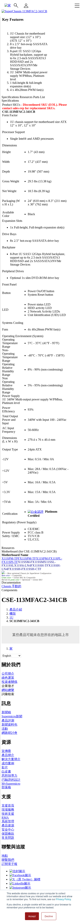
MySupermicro (11, 783)
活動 (5, 728)
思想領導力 (9, 775)
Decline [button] (49, 916)
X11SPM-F (43, 558)
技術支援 (8, 813)
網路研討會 (9, 732)
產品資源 (8, 825)
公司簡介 (8, 673)
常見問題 (8, 837)
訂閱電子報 (9, 864)
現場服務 (8, 809)
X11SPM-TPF (11, 558)
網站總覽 (8, 690)
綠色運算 (8, 677)
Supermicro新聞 (12, 716)
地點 (5, 855)
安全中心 (8, 829)
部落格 (6, 787)
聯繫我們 (8, 859)
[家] (8, 5)
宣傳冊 (6, 751)
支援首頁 (8, 805)
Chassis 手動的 (11, 586)
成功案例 (8, 763)
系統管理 (8, 821)
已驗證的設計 (11, 779)
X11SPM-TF (28, 558)
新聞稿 (6, 712)
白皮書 (6, 771)
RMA (5, 817)
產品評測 (8, 720)
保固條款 (8, 833)
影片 (5, 767)
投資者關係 (9, 681)
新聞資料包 (9, 724)
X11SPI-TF (10, 562)
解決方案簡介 (11, 759)
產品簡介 (8, 755)
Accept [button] (32, 916)
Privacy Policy (63, 899)
